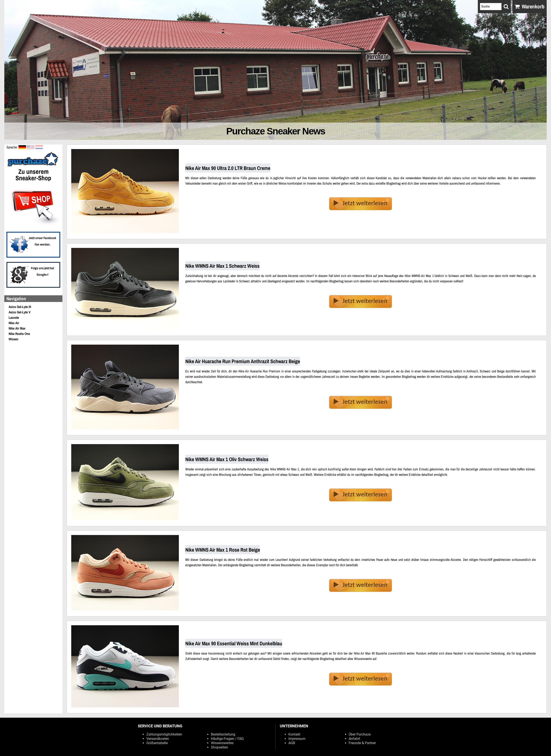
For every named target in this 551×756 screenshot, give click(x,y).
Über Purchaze (360, 734)
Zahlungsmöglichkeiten (164, 734)
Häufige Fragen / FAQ (227, 739)
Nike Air (14, 322)
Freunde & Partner (362, 743)
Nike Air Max (17, 328)
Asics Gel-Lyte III (20, 306)
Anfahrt (354, 739)
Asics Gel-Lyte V (20, 312)
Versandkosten (157, 739)
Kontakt (294, 734)
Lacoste (14, 317)
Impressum (296, 739)
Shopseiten (219, 747)
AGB (291, 743)
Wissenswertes (222, 743)
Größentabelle (157, 743)
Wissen (13, 339)
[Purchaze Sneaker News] (33, 166)
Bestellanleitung (223, 734)
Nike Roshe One (19, 333)
